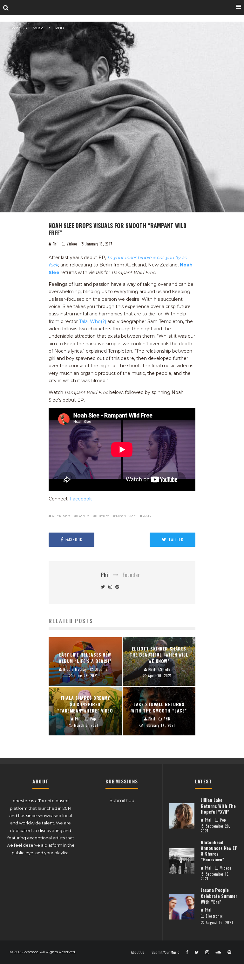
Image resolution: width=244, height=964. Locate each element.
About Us (137, 952)
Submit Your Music (166, 952)
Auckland (61, 516)
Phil (55, 243)
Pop (223, 820)
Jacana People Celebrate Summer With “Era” (219, 895)
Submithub (122, 800)
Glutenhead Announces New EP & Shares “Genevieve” (219, 851)
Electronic (214, 916)
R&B (147, 516)
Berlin (83, 516)
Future (102, 516)
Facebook (81, 499)
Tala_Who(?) (92, 321)
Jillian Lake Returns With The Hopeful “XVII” (218, 805)
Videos (72, 244)
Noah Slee (126, 516)
